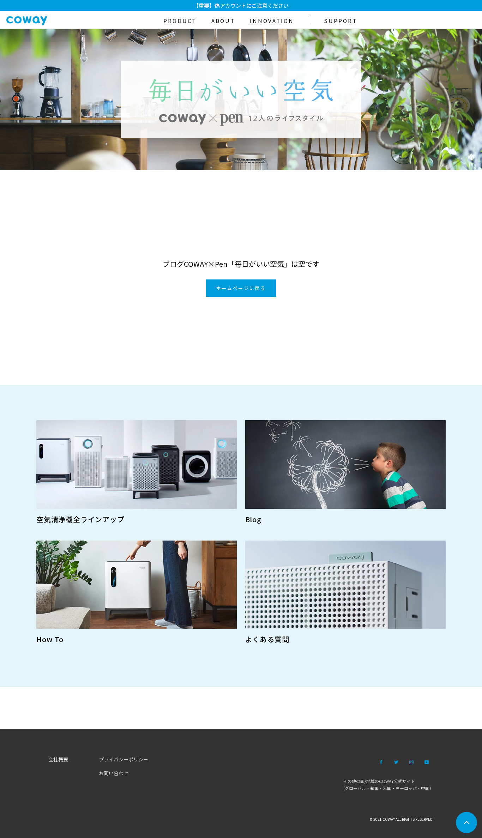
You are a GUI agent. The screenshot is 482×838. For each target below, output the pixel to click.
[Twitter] (396, 761)
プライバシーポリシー (123, 759)
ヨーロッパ (406, 788)
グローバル (355, 788)
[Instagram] (411, 761)
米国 (387, 788)
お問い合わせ (113, 773)
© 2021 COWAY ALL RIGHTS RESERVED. (401, 819)
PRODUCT (180, 20)
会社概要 (58, 759)
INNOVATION (272, 20)
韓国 (374, 788)
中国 (425, 788)
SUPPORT (340, 20)
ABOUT (223, 20)
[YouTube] (426, 761)
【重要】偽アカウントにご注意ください (241, 5)
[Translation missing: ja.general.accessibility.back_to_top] (466, 822)
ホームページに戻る (241, 288)
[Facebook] (381, 761)
